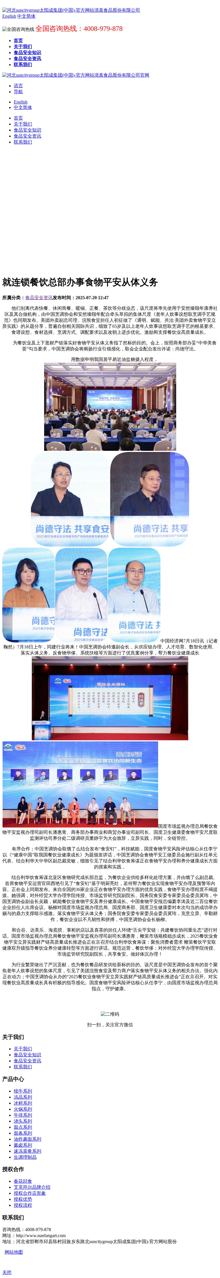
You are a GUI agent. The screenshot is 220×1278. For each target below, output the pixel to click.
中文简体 (23, 107)
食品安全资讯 (39, 297)
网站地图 (14, 1252)
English (21, 102)
